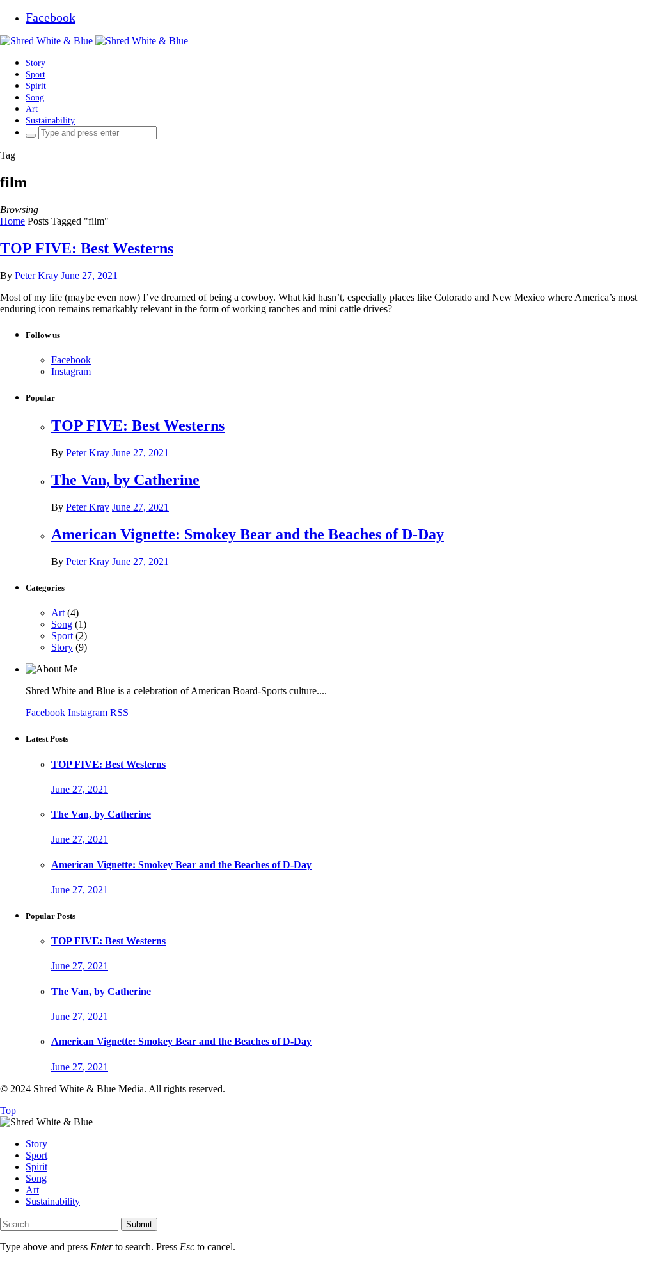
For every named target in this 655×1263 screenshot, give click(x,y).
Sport (35, 74)
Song (35, 97)
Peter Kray (36, 275)
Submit (139, 1224)
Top (8, 1110)
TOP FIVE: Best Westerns (86, 248)
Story (35, 63)
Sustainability (50, 120)
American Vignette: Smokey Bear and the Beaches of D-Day (247, 534)
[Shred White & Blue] (94, 40)
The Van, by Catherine (125, 480)
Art (32, 109)
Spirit (36, 86)
